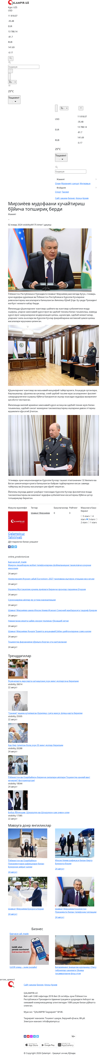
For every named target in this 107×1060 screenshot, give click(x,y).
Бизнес (71, 198)
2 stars (84, 522)
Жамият (61, 179)
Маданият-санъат (70, 183)
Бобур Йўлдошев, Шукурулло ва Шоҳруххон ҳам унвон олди (38, 812)
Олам (58, 183)
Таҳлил (65, 191)
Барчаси (17, 562)
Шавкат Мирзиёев (40, 513)
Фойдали (61, 187)
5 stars (86, 516)
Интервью (85, 183)
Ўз (10, 82)
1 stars (93, 522)
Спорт (58, 191)
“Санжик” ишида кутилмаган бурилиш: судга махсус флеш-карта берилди (45, 713)
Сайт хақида (61, 198)
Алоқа (79, 198)
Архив (85, 198)
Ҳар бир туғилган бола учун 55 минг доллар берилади (35, 745)
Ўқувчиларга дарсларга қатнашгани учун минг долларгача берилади (43, 681)
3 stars (91, 519)
